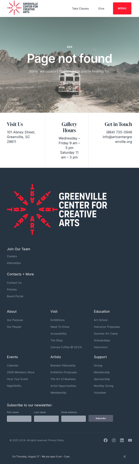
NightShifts (14, 385)
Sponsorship (102, 379)
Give (101, 8)
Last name (40, 412)
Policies (12, 289)
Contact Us (14, 282)
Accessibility (59, 333)
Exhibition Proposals (64, 372)
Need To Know (60, 326)
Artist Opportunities (63, 385)
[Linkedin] (122, 440)
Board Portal (15, 296)
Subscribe (101, 418)
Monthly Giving (103, 385)
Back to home (69, 83)
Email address (69, 412)
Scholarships (102, 340)
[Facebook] (106, 440)
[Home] (57, 233)
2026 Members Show (20, 372)
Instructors (101, 347)
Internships (14, 263)
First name (13, 412)
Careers (12, 256)
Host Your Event (17, 379)
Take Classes (80, 8)
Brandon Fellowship (63, 365)
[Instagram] (114, 440)
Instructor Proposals (107, 326)
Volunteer (100, 392)
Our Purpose (15, 320)
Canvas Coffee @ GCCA (66, 347)
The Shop (57, 340)
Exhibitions (58, 320)
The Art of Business (63, 379)
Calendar (12, 365)
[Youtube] (130, 440)
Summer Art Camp (106, 333)
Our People (14, 326)
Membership (58, 392)
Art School (101, 320)
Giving (98, 365)
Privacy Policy (56, 440)
